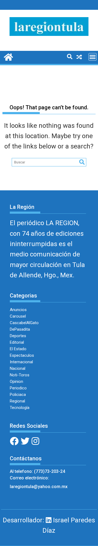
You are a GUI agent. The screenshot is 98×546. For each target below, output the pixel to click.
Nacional (17, 368)
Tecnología (19, 407)
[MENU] (92, 57)
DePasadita (20, 329)
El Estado (18, 348)
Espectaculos (22, 355)
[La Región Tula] (8, 56)
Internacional (21, 361)
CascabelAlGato (24, 322)
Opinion (16, 381)
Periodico (18, 388)
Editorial (17, 342)
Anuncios (18, 309)
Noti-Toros (19, 375)
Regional (17, 401)
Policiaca (18, 394)
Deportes (18, 335)
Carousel (18, 316)
